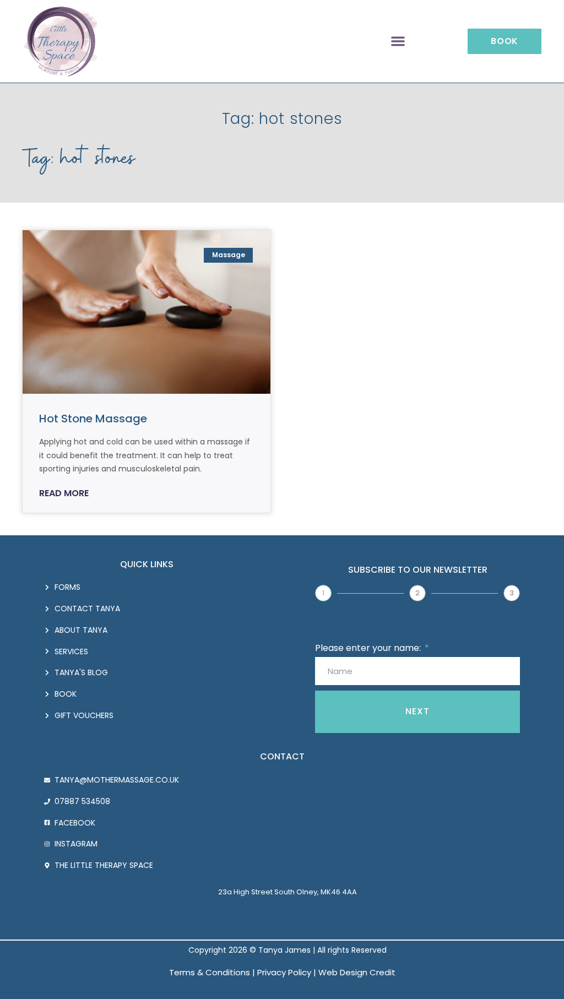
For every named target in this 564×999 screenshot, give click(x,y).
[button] (398, 41)
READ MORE (64, 493)
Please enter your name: (369, 648)
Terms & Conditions (209, 972)
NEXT (417, 711)
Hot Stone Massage (93, 418)
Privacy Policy (284, 972)
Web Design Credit (356, 972)
